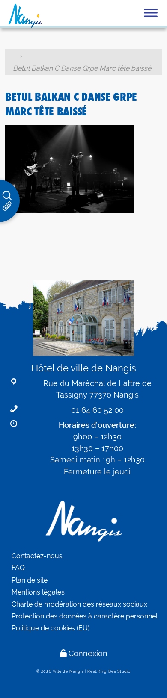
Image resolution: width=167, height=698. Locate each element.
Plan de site (30, 580)
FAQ (18, 568)
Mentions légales (38, 592)
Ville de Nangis (68, 671)
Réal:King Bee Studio (109, 671)
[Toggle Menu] (151, 13)
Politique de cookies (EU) (50, 628)
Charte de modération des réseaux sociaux (79, 604)
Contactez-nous (37, 556)
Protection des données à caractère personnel (85, 616)
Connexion (88, 653)
